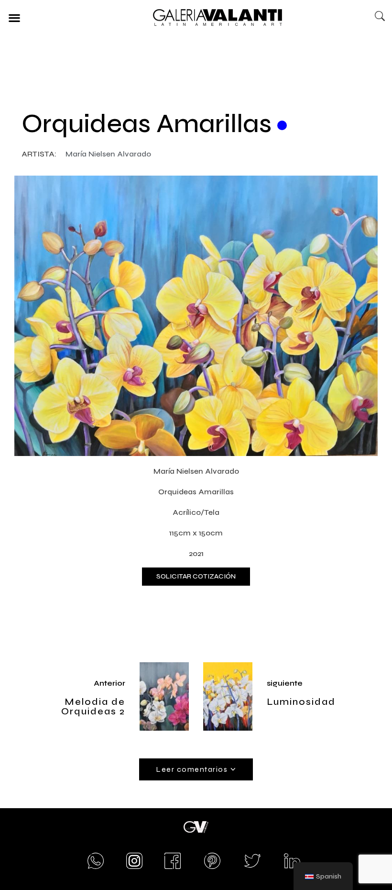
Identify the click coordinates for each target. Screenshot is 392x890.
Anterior (109, 683)
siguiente (285, 683)
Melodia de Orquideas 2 (93, 706)
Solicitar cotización (196, 576)
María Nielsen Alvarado (108, 153)
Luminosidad (301, 702)
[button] (14, 17)
